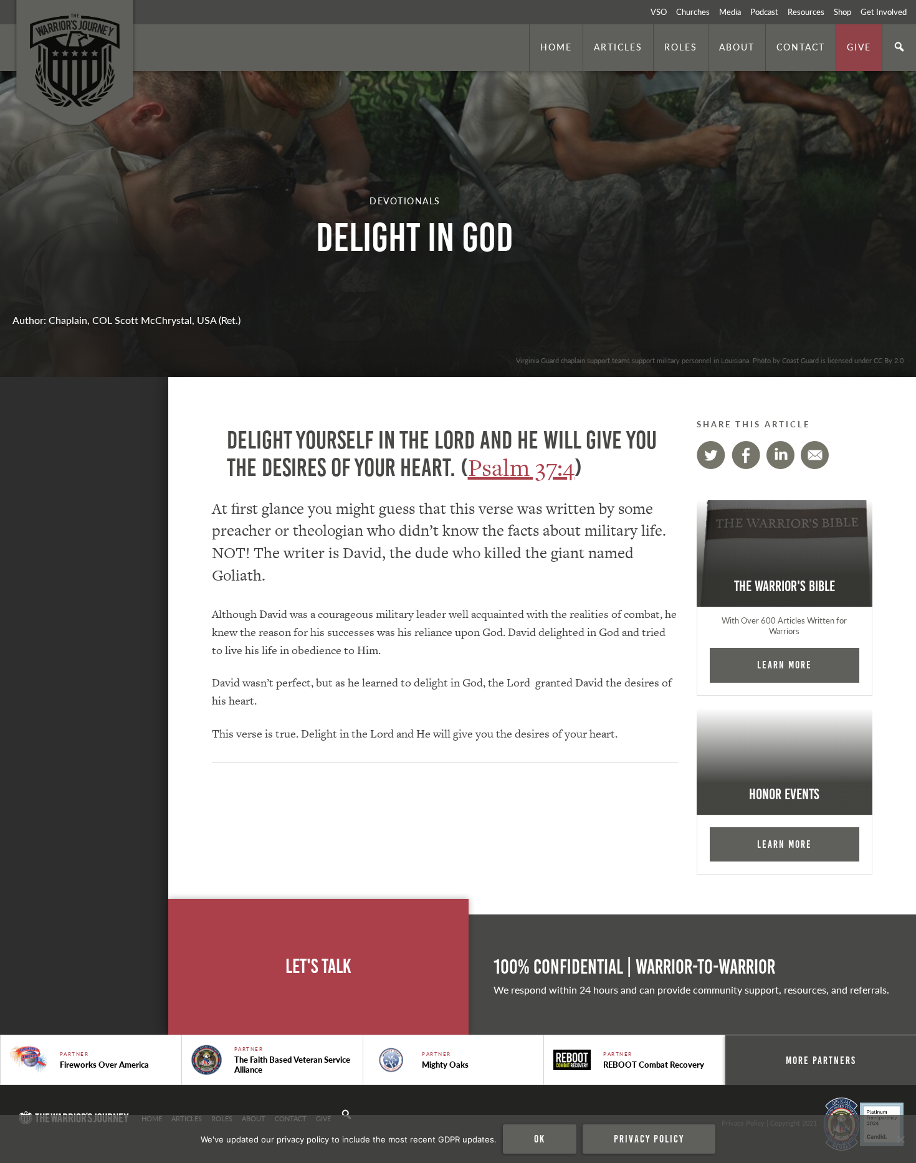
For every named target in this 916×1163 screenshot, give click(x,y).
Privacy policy (649, 1138)
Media (730, 11)
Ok (539, 1138)
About (737, 46)
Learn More (784, 664)
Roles (680, 46)
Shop (842, 11)
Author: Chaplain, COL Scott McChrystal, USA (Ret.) (126, 320)
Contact (800, 46)
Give (859, 46)
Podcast (764, 11)
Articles (618, 46)
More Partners (821, 1060)
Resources (806, 11)
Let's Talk (318, 966)
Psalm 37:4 (521, 467)
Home (556, 46)
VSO (659, 11)
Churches (693, 11)
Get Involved (884, 11)
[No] (900, 1139)
